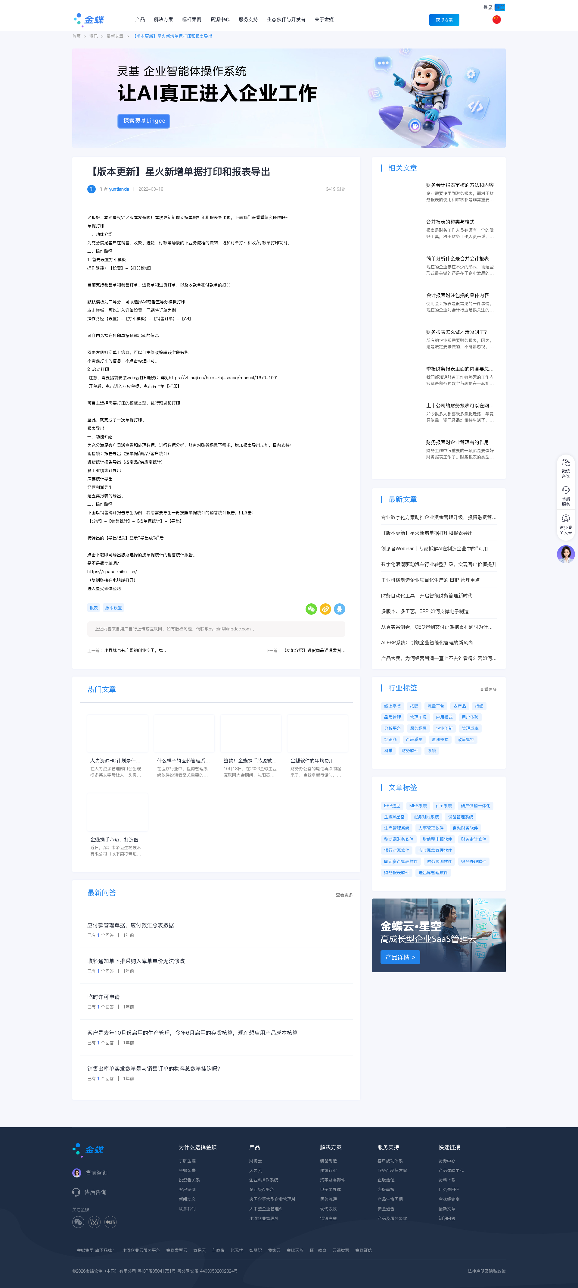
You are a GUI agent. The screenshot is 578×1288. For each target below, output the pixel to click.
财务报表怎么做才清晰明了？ (457, 332)
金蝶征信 (363, 1250)
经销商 (390, 739)
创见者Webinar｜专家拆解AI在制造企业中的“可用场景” (437, 548)
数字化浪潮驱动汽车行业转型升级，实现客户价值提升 (439, 564)
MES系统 (418, 806)
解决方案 (163, 19)
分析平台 (392, 728)
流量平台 (435, 706)
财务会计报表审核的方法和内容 (460, 185)
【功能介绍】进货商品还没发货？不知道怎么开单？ (313, 650)
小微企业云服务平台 (141, 1250)
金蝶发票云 (176, 1250)
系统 (431, 751)
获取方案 (444, 20)
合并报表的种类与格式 (450, 221)
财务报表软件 (396, 873)
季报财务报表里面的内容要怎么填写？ (460, 368)
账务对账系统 (426, 817)
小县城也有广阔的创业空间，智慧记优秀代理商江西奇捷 (135, 650)
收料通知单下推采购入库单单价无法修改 (136, 961)
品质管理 (392, 717)
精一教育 (317, 1250)
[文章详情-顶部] (289, 51)
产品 (140, 19)
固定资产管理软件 (401, 861)
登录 (488, 7)
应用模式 (444, 717)
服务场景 (418, 728)
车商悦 (218, 1250)
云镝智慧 (340, 1250)
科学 (388, 751)
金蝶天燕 (295, 1250)
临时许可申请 (103, 997)
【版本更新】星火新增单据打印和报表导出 (427, 533)
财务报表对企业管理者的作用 (457, 442)
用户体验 (470, 717)
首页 (76, 36)
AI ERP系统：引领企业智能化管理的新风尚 (427, 642)
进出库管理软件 (433, 873)
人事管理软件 (431, 828)
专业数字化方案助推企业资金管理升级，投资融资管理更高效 (439, 517)
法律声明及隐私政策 (487, 1271)
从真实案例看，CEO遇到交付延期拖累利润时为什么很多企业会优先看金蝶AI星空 (437, 627)
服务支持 (248, 19)
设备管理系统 (460, 817)
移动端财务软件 (399, 839)
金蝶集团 (85, 1250)
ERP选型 (392, 806)
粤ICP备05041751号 (157, 1271)
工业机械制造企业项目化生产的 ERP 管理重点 (430, 580)
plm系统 (444, 806)
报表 (93, 608)
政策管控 (466, 739)
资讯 (93, 36)
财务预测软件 (439, 861)
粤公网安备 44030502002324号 (207, 1271)
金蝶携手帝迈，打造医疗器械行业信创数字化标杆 (116, 839)
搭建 (414, 706)
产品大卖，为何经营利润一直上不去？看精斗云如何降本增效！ (439, 658)
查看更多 (344, 895)
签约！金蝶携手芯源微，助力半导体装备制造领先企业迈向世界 (250, 760)
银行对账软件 (396, 850)
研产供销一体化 (475, 806)
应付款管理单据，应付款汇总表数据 (130, 925)
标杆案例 (191, 19)
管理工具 (418, 717)
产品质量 (414, 739)
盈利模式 (440, 739)
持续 (479, 706)
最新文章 (115, 36)
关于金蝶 (324, 19)
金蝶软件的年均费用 (312, 760)
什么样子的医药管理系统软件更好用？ (183, 760)
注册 (500, 7)
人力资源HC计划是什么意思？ (115, 760)
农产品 (459, 706)
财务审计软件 (473, 839)
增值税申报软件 (437, 839)
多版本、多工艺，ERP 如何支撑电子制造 (425, 611)
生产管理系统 (396, 828)
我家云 (274, 1250)
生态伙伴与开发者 (286, 19)
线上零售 (392, 706)
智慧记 (255, 1250)
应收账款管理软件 (435, 850)
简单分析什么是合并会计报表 (457, 258)
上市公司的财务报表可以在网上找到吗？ (460, 405)
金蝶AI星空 (394, 817)
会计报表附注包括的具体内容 (457, 295)
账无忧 (237, 1250)
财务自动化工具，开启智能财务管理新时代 (427, 595)
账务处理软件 (473, 861)
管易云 (199, 1250)
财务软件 (410, 751)
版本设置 (113, 608)
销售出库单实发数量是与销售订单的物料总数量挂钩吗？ (155, 1068)
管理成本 (470, 728)
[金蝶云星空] (439, 902)
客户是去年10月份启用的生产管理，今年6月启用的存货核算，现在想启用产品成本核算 (192, 1032)
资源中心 (220, 19)
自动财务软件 (465, 828)
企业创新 (444, 728)
